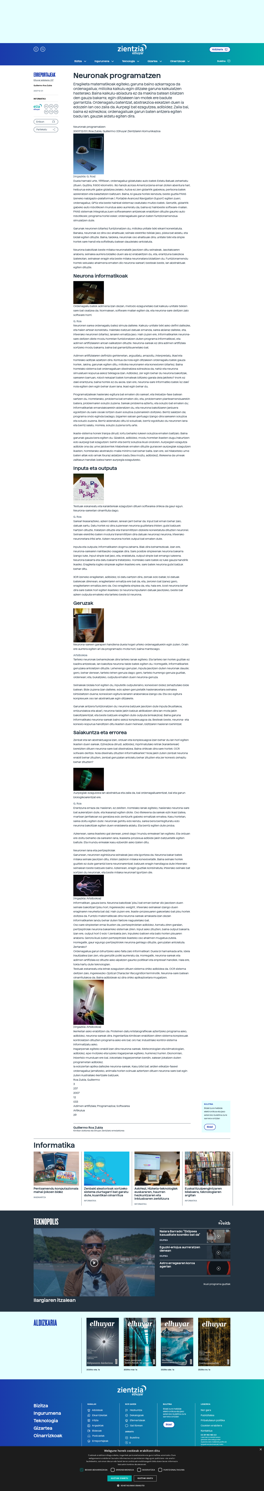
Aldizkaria (218, 49)
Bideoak (97, 1430)
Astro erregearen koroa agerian (177, 1264)
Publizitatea (207, 1415)
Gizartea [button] (152, 61)
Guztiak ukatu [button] (145, 1478)
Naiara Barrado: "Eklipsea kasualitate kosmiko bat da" (180, 1232)
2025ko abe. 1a (167, 1369)
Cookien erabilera (211, 1425)
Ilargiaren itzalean (55, 1300)
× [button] (260, 1449)
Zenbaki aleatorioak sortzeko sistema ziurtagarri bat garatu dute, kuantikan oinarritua (106, 1192)
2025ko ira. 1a (204, 1369)
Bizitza (41, 1405)
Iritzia (95, 1420)
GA (56, 112)
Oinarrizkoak (48, 1435)
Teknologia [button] (128, 61)
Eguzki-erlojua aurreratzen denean (180, 1248)
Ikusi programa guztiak (217, 1284)
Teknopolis (46, 1221)
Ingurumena (47, 1413)
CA (51, 112)
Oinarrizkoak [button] (177, 61)
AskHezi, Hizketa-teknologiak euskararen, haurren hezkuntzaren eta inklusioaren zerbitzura (156, 1193)
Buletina (221, 61)
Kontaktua (206, 1430)
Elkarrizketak (99, 1415)
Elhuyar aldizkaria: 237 (43, 80)
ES (51, 106)
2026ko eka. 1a (93, 1369)
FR (56, 106)
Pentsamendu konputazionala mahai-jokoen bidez (56, 1190)
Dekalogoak (136, 1415)
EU (46, 106)
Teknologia (46, 1420)
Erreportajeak (44, 74)
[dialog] (132, 1468)
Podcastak (98, 1435)
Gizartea (43, 1428)
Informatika (40, 99)
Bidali (210, 1127)
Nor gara (206, 1410)
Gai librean (136, 1425)
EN (46, 112)
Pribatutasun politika (213, 1420)
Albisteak (97, 1410)
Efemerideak (137, 1420)
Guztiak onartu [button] (119, 1478)
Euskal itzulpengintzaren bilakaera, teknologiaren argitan (203, 1192)
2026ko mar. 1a (130, 1369)
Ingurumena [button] (102, 61)
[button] (36, 49)
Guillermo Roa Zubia (43, 85)
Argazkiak (98, 1425)
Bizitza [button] (78, 61)
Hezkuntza (135, 1410)
